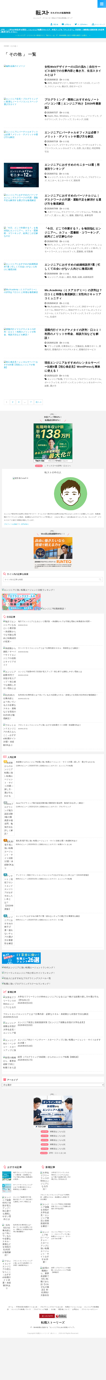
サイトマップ (100, 24)
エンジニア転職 (54, 379)
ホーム (10, 1307)
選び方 (53, 386)
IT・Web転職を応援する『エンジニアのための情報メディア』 (52, 1327)
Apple (50, 116)
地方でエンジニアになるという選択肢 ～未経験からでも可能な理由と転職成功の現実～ (55, 621)
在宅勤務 (88, 251)
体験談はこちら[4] (57, 1144)
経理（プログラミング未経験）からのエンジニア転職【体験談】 (61, 1270)
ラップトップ (65, 119)
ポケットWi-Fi (91, 248)
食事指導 (89, 215)
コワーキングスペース (70, 145)
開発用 (77, 180)
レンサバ (79, 382)
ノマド (59, 248)
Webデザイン (60, 310)
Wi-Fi (50, 245)
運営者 (55, 24)
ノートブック (92, 116)
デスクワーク (67, 212)
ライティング (76, 313)
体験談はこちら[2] (57, 1136)
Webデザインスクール (79, 310)
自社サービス (75, 86)
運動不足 (79, 215)
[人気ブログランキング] (61, 1317)
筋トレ (57, 215)
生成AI (53, 317)
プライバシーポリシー (89, 1309)
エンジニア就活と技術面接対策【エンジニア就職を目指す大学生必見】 (61, 1206)
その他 (66, 80)
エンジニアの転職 (66, 766)
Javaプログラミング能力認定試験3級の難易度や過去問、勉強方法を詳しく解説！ (50, 803)
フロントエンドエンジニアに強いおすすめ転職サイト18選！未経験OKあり (49, 725)
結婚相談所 (88, 277)
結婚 (80, 277)
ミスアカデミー (61, 313)
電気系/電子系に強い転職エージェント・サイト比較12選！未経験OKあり (47, 841)
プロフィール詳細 (10, 524)
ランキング (78, 119)
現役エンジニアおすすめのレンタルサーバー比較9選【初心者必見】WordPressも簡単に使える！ (72, 366)
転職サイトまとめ (65, 844)
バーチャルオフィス (91, 145)
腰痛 (71, 215)
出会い (62, 277)
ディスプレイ (80, 177)
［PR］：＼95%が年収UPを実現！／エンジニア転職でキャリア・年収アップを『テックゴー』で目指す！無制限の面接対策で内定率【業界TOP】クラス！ (52, 31)
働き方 (65, 86)
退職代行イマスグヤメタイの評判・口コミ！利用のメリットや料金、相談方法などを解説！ (73, 333)
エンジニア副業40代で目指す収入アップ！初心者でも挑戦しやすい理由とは (50, 671)
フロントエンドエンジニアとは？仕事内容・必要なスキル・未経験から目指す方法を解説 (54, 1197)
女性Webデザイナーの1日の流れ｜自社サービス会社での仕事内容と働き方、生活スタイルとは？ (73, 70)
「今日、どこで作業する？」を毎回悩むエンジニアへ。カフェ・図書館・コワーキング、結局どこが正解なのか (73, 232)
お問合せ (68, 24)
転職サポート (91, 346)
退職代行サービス (87, 349)
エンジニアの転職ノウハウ (21, 1309)
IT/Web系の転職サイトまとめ (26, 1307)
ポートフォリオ (52, 382)
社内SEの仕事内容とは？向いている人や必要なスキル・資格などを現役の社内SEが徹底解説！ (58, 695)
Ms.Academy (53, 307)
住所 (79, 148)
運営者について (64, 1309)
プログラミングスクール (89, 379)
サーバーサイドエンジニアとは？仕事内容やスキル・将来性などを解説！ (49, 648)
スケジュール (54, 86)
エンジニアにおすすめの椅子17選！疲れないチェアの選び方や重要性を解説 (48, 916)
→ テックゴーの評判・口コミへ (57, 466)
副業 (47, 386)
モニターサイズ (65, 180)
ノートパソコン (77, 116)
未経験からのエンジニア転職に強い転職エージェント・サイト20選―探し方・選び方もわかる (55, 762)
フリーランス (51, 148)
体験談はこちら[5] (57, 1149)
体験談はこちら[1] (57, 1131)
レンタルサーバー (92, 382)
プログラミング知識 (40, 1309)
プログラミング (65, 807)
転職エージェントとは (73, 1307)
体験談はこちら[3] (57, 1140)
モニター (52, 180)
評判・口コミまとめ (57, 1153)
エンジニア (52, 145)
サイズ (70, 177)
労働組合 (79, 346)
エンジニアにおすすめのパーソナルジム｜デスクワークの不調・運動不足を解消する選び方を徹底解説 (73, 199)
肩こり (65, 215)
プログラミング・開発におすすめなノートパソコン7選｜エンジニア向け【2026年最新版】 (73, 103)
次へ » (38, 402)
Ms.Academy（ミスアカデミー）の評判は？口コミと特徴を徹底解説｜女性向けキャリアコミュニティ (73, 294)
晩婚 (74, 277)
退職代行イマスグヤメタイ (65, 349)
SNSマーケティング (71, 307)
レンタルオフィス (67, 148)
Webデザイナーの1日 (79, 83)
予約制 (94, 212)
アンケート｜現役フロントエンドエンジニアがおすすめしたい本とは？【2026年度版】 (53, 875)
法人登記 (86, 148)
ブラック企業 (53, 346)
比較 (86, 119)
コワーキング (67, 245)
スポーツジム (53, 212)
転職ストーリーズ (53, 1322)
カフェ (57, 245)
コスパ (62, 177)
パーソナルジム (82, 212)
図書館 (80, 251)
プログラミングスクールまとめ (51, 1307)
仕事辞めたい (67, 346)
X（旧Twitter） (83, 24)
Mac (56, 116)
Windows (64, 116)
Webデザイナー (60, 83)
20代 (49, 83)
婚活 (69, 277)
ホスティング (67, 382)
